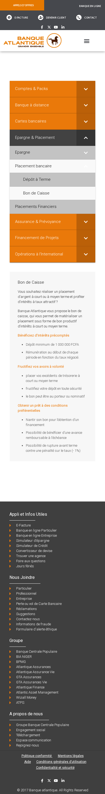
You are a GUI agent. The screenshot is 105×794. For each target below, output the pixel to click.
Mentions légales (71, 756)
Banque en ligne (90, 6)
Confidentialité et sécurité (55, 768)
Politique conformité (37, 756)
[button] (86, 40)
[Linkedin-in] (63, 27)
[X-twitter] (49, 27)
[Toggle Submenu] (85, 89)
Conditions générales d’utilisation (61, 762)
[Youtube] (56, 27)
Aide (27, 762)
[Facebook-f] (42, 27)
